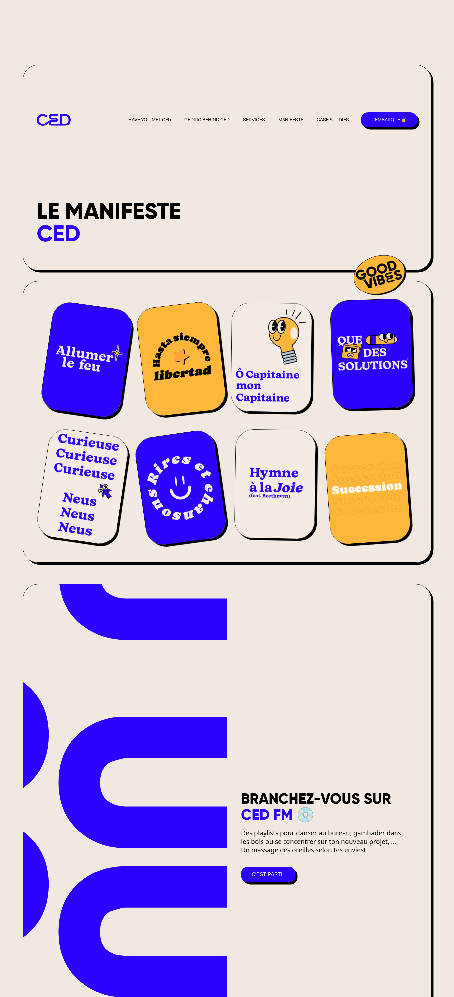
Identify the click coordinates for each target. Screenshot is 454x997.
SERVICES (254, 119)
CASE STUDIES (333, 119)
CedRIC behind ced (207, 119)
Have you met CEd (149, 119)
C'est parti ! (268, 874)
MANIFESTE (290, 119)
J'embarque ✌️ (389, 119)
